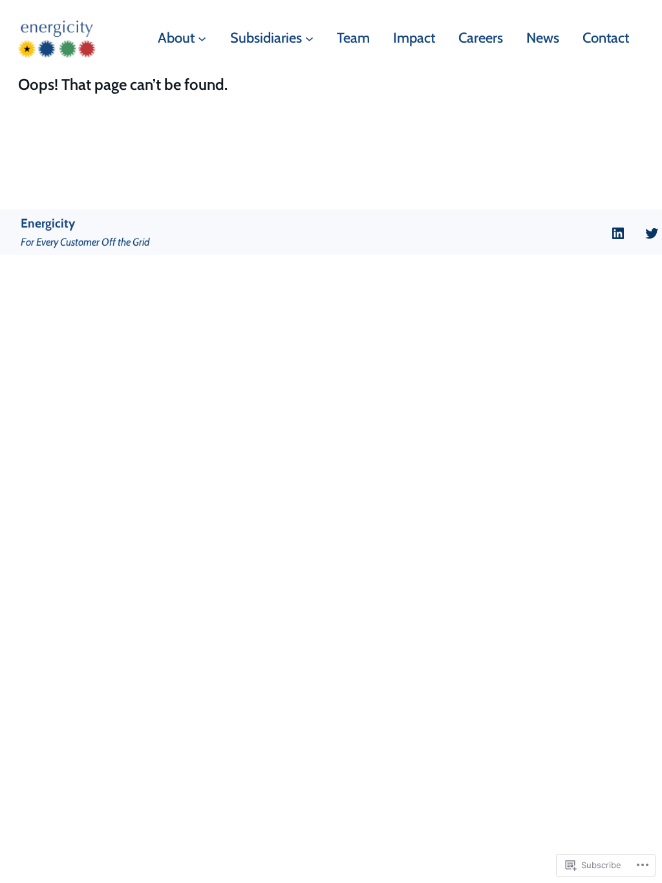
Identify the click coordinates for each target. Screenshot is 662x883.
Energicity (48, 223)
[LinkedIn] (618, 233)
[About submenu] (202, 38)
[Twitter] (651, 233)
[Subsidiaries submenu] (309, 38)
